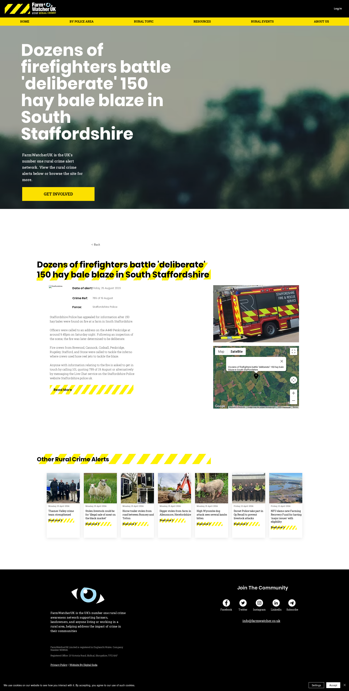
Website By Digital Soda (83, 665)
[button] (81, 21)
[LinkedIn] (276, 603)
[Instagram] (259, 603)
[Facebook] (226, 603)
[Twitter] (243, 603)
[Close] (344, 685)
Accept (333, 685)
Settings (316, 685)
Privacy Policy (59, 665)
